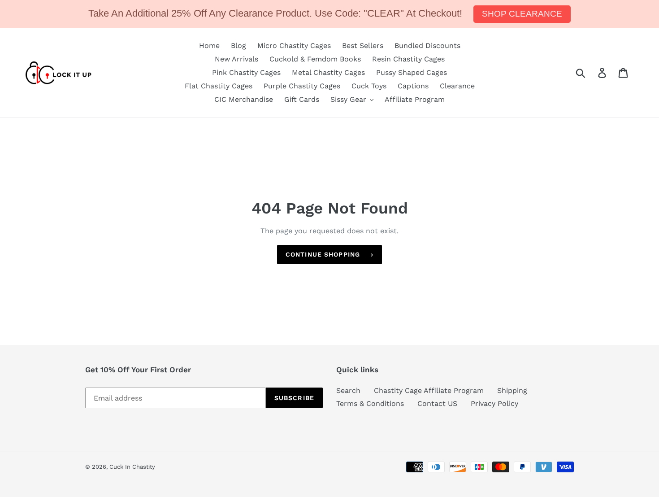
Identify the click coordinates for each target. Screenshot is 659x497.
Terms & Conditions (370, 403)
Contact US (437, 403)
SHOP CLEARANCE (522, 13)
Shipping (512, 390)
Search (348, 390)
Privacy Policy (494, 403)
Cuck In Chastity (132, 466)
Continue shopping (323, 254)
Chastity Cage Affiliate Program (429, 390)
